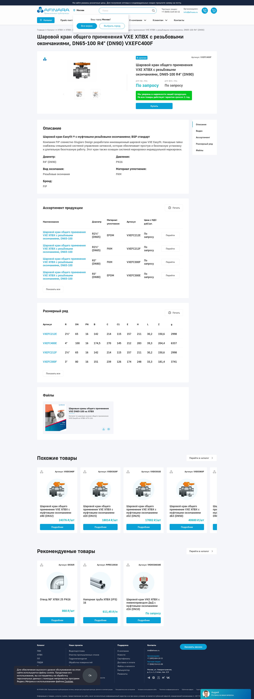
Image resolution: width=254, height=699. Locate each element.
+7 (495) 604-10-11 (155, 658)
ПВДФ (40, 662)
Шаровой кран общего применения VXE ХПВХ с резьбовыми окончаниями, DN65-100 (64, 235)
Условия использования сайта (147, 689)
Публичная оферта (187, 689)
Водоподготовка (77, 651)
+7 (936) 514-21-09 (155, 664)
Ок (90, 675)
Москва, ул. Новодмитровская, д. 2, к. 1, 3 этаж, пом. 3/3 (159, 670)
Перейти (170, 235)
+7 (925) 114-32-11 (171, 11)
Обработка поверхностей (80, 662)
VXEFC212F (50, 352)
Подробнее (57, 527)
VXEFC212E (50, 333)
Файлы (199, 150)
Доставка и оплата (126, 662)
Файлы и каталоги (126, 666)
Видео (199, 130)
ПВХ (39, 651)
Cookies (68, 681)
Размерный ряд (204, 143)
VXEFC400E (50, 343)
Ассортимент (203, 137)
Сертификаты (123, 658)
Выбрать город (112, 26)
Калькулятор (123, 670)
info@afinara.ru (191, 12)
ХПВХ (39, 654)
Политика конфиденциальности (169, 689)
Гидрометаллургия (78, 658)
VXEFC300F (50, 361)
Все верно (86, 26)
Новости (121, 654)
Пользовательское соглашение (125, 689)
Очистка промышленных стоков (84, 654)
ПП (38, 658)
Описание (201, 124)
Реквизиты (122, 674)
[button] (78, 10)
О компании (123, 651)
